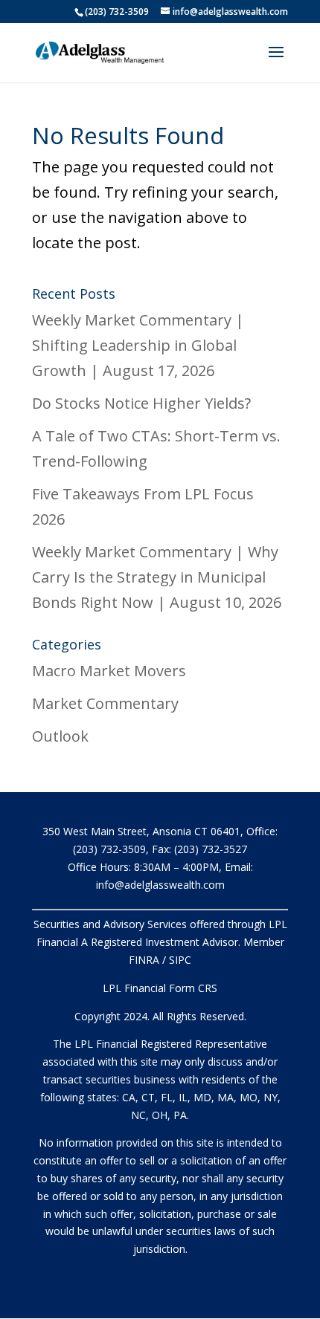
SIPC (180, 960)
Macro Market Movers (109, 671)
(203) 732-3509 (117, 11)
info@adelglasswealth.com (160, 885)
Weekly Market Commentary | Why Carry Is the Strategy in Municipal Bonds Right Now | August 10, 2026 (156, 577)
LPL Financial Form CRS (160, 988)
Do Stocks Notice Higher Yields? (141, 403)
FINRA (144, 960)
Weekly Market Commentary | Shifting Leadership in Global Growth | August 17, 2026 (138, 345)
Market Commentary (105, 703)
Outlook (60, 736)
